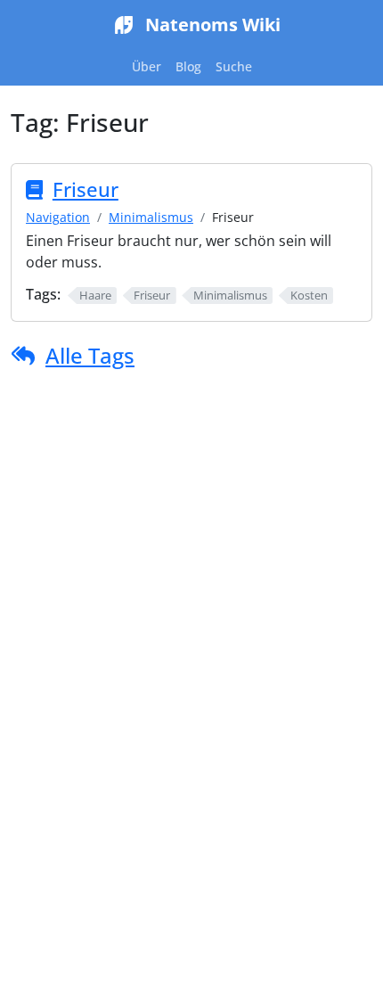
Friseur (85, 189)
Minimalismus (151, 217)
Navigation (58, 217)
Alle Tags (89, 355)
